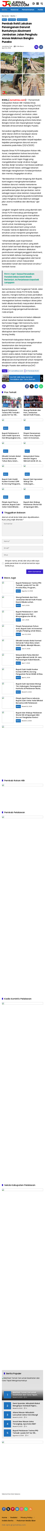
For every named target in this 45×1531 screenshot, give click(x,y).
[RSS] (30, 1509)
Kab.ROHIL (12, 20)
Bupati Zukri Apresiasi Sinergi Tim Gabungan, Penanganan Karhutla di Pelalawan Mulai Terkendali (33, 481)
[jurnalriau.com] (16, 3)
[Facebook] (27, 386)
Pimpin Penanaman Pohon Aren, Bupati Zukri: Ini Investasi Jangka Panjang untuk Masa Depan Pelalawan (33, 435)
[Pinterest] (13, 1509)
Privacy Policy (26, 1517)
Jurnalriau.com (7, 46)
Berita (4, 20)
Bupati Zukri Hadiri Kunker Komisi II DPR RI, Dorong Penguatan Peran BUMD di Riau (11, 481)
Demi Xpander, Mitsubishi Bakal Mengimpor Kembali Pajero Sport (26, 1404)
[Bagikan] (41, 47)
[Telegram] (36, 386)
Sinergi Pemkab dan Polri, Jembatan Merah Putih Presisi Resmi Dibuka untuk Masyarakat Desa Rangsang (32, 412)
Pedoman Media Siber (26, 1520)
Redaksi (13, 1517)
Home (4, 1517)
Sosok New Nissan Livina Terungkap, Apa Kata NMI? (24, 1422)
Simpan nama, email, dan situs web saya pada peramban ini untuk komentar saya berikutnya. (22, 563)
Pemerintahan (22, 20)
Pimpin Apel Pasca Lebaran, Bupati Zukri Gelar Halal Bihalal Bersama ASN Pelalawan (11, 504)
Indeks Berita (7, 1520)
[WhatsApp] (41, 386)
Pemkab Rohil (33, 371)
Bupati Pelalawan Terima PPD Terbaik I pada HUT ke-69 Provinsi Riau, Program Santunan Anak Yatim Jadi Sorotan (11, 412)
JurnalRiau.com (17, 371)
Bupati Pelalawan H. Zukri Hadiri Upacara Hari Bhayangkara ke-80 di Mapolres (11, 435)
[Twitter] (32, 386)
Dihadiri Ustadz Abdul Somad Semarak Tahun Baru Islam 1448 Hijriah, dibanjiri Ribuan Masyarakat (11, 458)
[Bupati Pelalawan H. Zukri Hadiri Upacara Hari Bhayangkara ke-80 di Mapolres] (12, 425)
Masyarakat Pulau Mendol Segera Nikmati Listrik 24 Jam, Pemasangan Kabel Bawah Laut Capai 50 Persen (33, 458)
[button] (33, 3)
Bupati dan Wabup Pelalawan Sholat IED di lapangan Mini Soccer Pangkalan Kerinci (33, 504)
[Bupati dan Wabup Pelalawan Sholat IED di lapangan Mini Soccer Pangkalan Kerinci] (33, 494)
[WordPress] (17, 1509)
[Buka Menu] (37, 3)
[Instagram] (22, 1509)
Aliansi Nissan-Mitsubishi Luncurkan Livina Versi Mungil (25, 1413)
